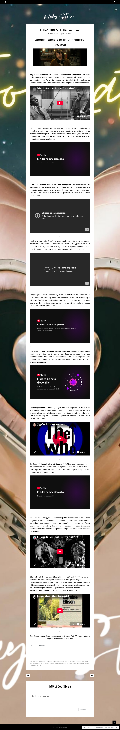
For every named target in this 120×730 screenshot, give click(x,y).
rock (52, 663)
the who (76, 663)
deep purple (68, 661)
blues (62, 661)
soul (72, 663)
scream (57, 663)
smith (69, 663)
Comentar (83, 709)
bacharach (53, 661)
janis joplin (85, 661)
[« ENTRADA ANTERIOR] (28, 675)
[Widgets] (114, 722)
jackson (79, 661)
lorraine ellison (37, 663)
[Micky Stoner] (60, 14)
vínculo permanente (35, 665)
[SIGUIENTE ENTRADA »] (92, 675)
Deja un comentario (66, 34)
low (42, 663)
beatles (59, 661)
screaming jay (63, 663)
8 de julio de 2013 (53, 34)
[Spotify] (6, 2)
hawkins (74, 661)
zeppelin (81, 663)
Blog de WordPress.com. (60, 727)
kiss (31, 663)
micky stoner (47, 663)
